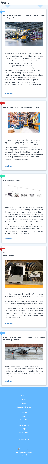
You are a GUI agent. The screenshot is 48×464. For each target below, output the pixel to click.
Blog (24, 403)
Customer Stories (24, 407)
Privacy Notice (24, 432)
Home (24, 399)
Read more (9, 93)
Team (24, 416)
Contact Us (24, 420)
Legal (24, 429)
